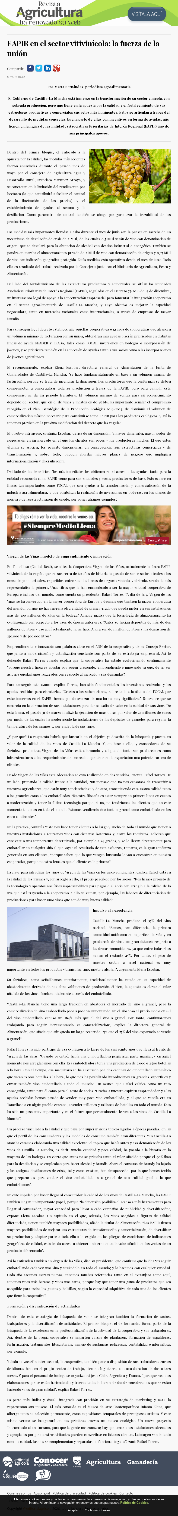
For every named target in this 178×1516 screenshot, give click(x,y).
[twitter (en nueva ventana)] (38, 67)
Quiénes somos (19, 1493)
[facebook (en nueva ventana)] (30, 67)
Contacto (126, 1493)
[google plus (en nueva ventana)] (56, 67)
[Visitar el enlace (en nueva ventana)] (89, 543)
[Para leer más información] (89, 13)
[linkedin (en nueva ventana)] (47, 67)
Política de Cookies (134, 1502)
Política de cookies (103, 1493)
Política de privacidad (69, 1493)
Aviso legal (42, 1493)
